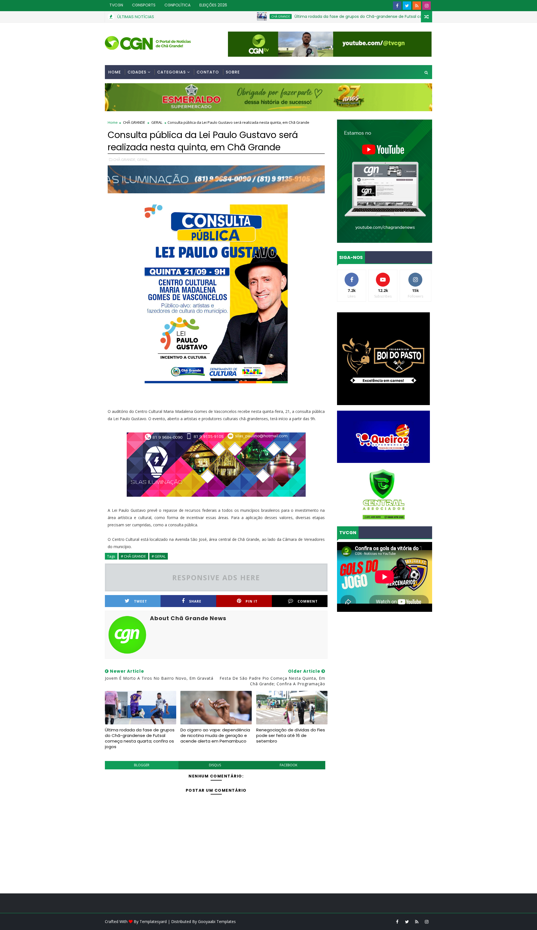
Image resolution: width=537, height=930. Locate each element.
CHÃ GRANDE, (124, 159)
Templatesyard (153, 921)
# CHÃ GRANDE (133, 556)
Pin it (252, 601)
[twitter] (407, 5)
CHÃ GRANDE (249, 16)
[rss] (417, 5)
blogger (141, 765)
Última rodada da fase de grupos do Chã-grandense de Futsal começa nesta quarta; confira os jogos (362, 16)
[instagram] (426, 5)
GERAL (156, 122)
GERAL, (143, 159)
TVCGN (116, 5)
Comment (308, 601)
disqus (215, 765)
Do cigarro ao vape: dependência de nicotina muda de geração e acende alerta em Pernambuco (215, 735)
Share (195, 601)
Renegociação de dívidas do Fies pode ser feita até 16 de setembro (290, 735)
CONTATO (208, 72)
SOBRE (233, 72)
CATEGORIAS (171, 72)
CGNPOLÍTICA (177, 5)
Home (114, 72)
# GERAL (159, 556)
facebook (288, 765)
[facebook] (397, 5)
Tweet (140, 601)
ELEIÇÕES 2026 (213, 5)
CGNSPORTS (144, 5)
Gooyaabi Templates (217, 921)
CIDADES (137, 72)
